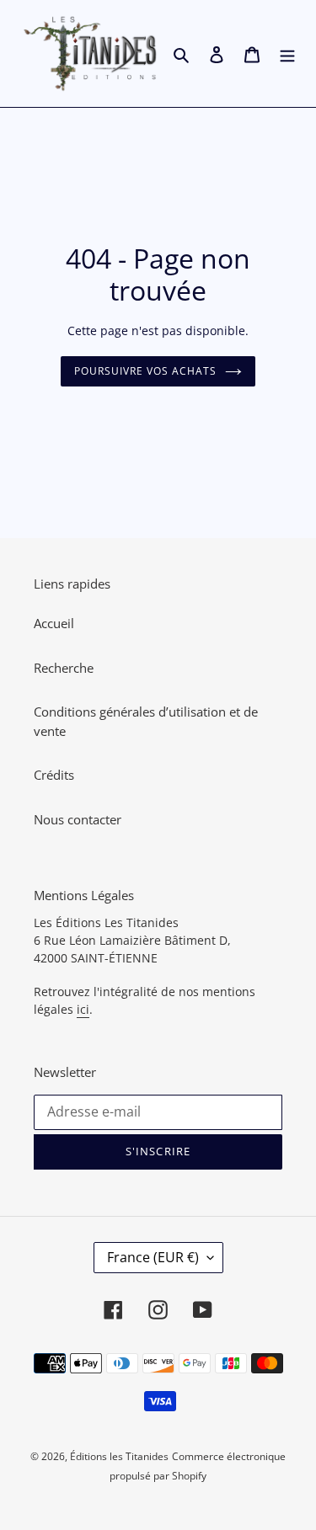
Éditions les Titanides (119, 1456)
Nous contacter (77, 819)
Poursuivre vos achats (145, 371)
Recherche (64, 667)
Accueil (54, 623)
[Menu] (287, 53)
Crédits (54, 774)
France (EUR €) (153, 1257)
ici (83, 1009)
